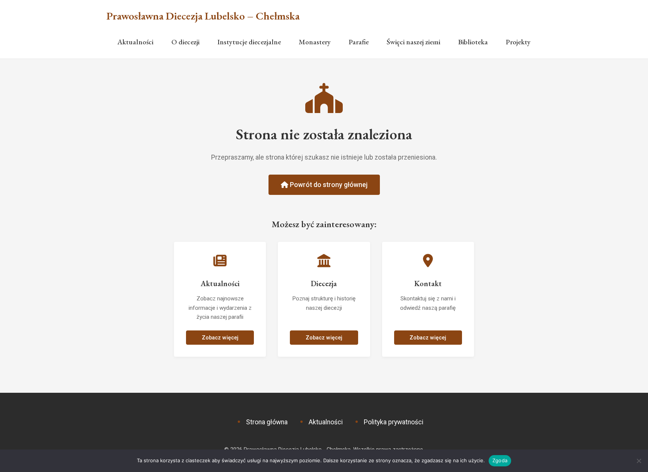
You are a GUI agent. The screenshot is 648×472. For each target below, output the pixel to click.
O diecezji (185, 42)
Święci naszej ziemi (413, 42)
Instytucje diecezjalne (249, 42)
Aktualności (135, 42)
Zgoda (499, 460)
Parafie (359, 42)
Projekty (518, 42)
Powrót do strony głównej (328, 184)
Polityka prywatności (393, 422)
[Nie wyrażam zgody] (638, 460)
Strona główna (267, 422)
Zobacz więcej (220, 338)
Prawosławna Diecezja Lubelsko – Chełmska (203, 16)
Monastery (315, 42)
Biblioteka (473, 42)
